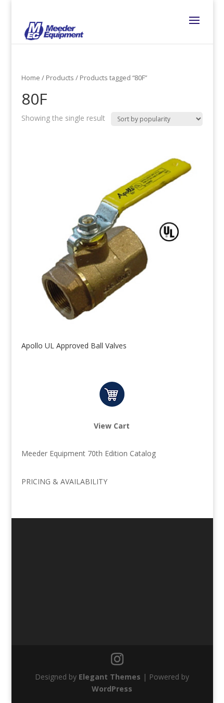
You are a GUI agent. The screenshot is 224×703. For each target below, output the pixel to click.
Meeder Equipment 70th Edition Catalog (88, 453)
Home (30, 77)
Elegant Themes (110, 677)
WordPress (112, 689)
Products (60, 77)
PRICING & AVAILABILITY (64, 481)
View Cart (112, 426)
